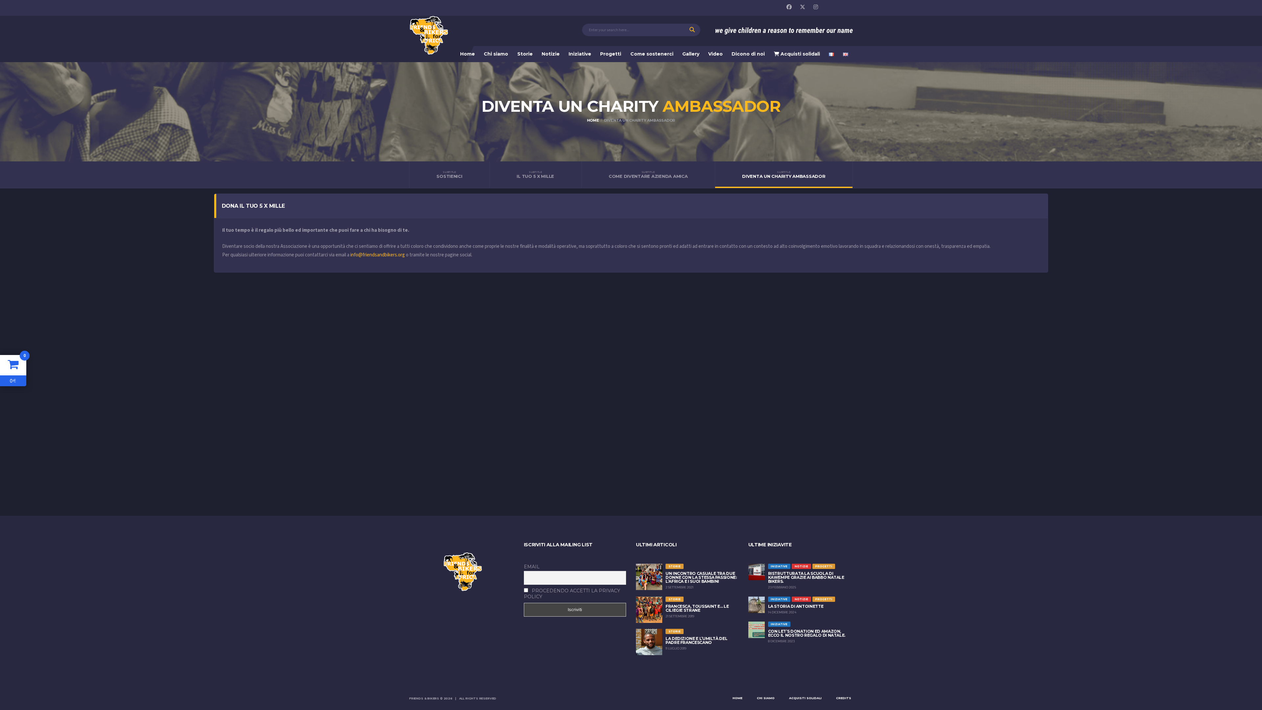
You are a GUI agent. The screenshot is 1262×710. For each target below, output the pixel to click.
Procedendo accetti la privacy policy (572, 594)
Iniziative (580, 54)
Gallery (690, 54)
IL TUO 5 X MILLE (535, 174)
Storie (525, 54)
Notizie (551, 54)
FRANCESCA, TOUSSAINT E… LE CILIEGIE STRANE (697, 608)
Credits (843, 698)
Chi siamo (496, 54)
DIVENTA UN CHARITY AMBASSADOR (783, 174)
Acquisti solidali (799, 54)
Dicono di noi (748, 54)
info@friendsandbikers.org (378, 254)
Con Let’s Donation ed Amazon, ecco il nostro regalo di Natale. (806, 633)
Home (467, 54)
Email (532, 567)
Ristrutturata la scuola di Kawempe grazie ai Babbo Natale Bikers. (806, 577)
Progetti (610, 54)
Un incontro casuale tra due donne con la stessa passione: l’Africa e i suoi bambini (701, 577)
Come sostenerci (651, 54)
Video (715, 54)
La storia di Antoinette (796, 606)
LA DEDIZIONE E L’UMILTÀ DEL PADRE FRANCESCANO (696, 640)
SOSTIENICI (449, 174)
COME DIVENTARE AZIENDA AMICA (648, 174)
